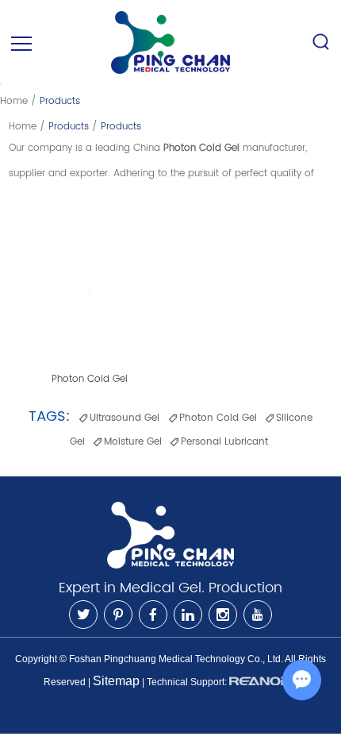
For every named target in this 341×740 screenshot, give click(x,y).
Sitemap (116, 681)
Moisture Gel (133, 441)
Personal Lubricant (224, 441)
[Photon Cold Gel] (89, 290)
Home (14, 101)
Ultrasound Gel (124, 418)
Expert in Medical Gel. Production (170, 587)
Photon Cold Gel (90, 379)
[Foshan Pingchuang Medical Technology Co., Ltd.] (170, 42)
